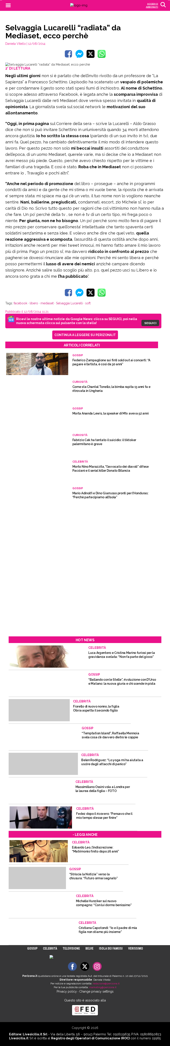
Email (53, 507)
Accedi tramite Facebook (87, 550)
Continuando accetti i (85, 518)
